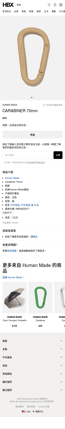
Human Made (9, 105)
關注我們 (7, 390)
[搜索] (49, 4)
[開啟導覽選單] (60, 4)
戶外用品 (15, 205)
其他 (4, 365)
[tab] (31, 97)
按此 (35, 236)
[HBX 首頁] (8, 4)
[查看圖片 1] (32, 58)
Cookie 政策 (44, 406)
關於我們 (7, 381)
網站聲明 (20, 406)
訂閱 (58, 155)
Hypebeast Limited (30, 398)
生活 (36, 205)
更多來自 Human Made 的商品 (32, 268)
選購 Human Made (12, 277)
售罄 (32, 134)
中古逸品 (7, 357)
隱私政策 (41, 162)
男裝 (19, 5)
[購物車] (55, 4)
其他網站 (7, 373)
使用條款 (32, 162)
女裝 (4, 349)
